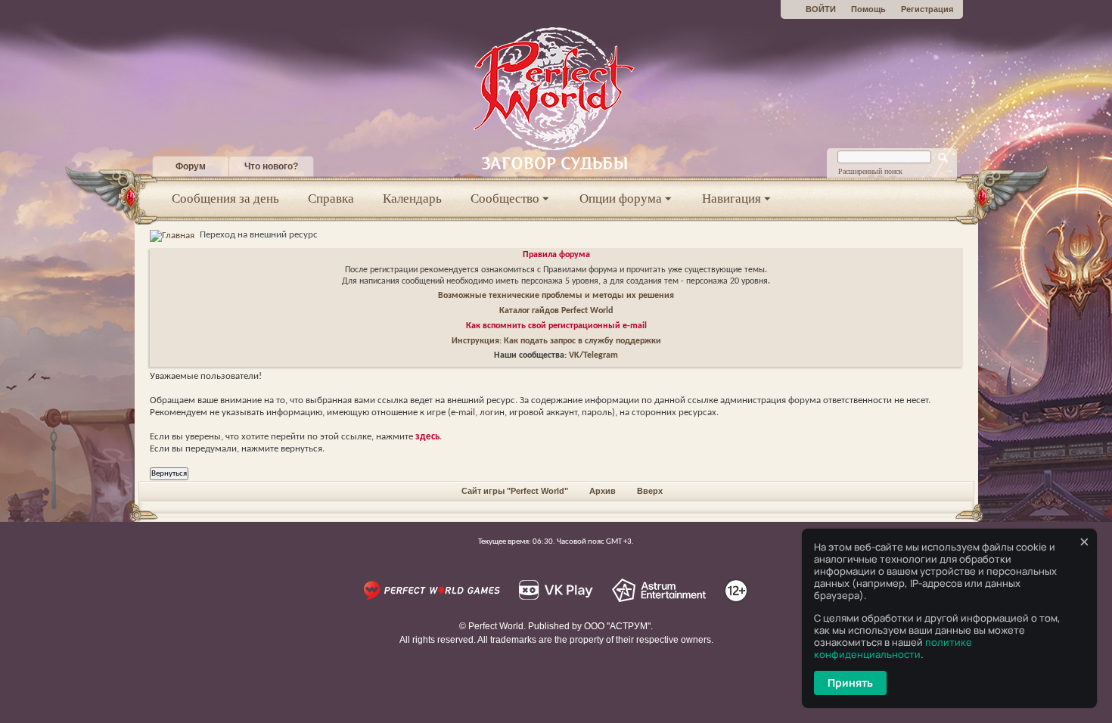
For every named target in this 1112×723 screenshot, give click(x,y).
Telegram (600, 355)
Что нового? (271, 166)
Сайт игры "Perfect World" (514, 490)
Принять (850, 682)
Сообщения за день (225, 198)
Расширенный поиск (870, 171)
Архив (602, 490)
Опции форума (620, 198)
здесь (427, 437)
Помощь (868, 9)
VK (574, 355)
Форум (190, 166)
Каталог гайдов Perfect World (556, 310)
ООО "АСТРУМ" (617, 626)
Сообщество (505, 198)
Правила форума (556, 254)
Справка (331, 198)
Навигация (731, 198)
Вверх (650, 490)
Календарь (412, 198)
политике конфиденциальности (893, 648)
